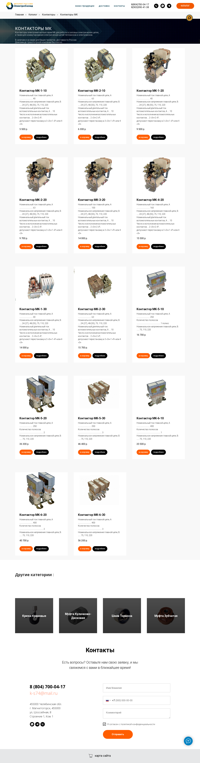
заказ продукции (84, 6)
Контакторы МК (69, 14)
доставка (104, 6)
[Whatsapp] (162, 6)
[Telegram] (169, 6)
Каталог (33, 14)
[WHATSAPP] (32, 724)
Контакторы (48, 14)
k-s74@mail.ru (44, 693)
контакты (119, 6)
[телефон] (156, 6)
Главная (19, 14)
